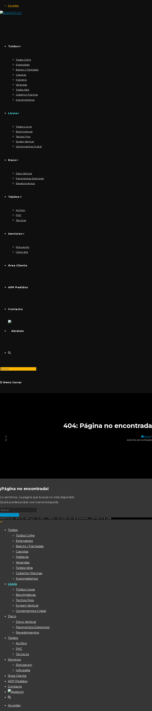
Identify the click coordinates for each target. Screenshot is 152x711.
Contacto (15, 686)
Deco (12, 616)
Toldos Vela (24, 568)
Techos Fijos (25, 600)
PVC (19, 649)
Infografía (23, 670)
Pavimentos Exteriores (32, 627)
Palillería (22, 557)
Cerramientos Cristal (31, 611)
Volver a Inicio (9, 515)
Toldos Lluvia (25, 589)
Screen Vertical (27, 605)
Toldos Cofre (25, 535)
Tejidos (13, 638)
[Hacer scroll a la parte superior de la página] (1, 522)
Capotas (22, 551)
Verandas (22, 562)
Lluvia (12, 584)
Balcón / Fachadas (30, 546)
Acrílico (21, 643)
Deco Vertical (26, 622)
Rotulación (24, 665)
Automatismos (27, 578)
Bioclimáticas (26, 595)
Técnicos (22, 654)
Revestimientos (27, 632)
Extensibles (24, 541)
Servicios (14, 659)
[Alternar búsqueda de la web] (9, 352)
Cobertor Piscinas (29, 573)
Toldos (13, 530)
